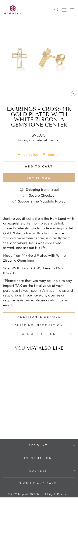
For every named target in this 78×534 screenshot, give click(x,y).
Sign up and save (38, 483)
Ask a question (39, 334)
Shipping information (39, 325)
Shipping (22, 140)
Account (38, 445)
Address (38, 470)
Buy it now (39, 178)
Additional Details (39, 316)
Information (38, 458)
